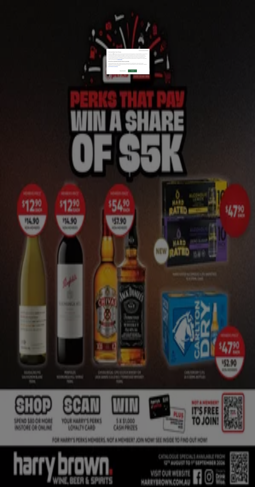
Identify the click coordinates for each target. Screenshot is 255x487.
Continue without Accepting (144, 50)
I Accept (132, 70)
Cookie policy (119, 59)
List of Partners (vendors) (113, 66)
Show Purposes (123, 70)
